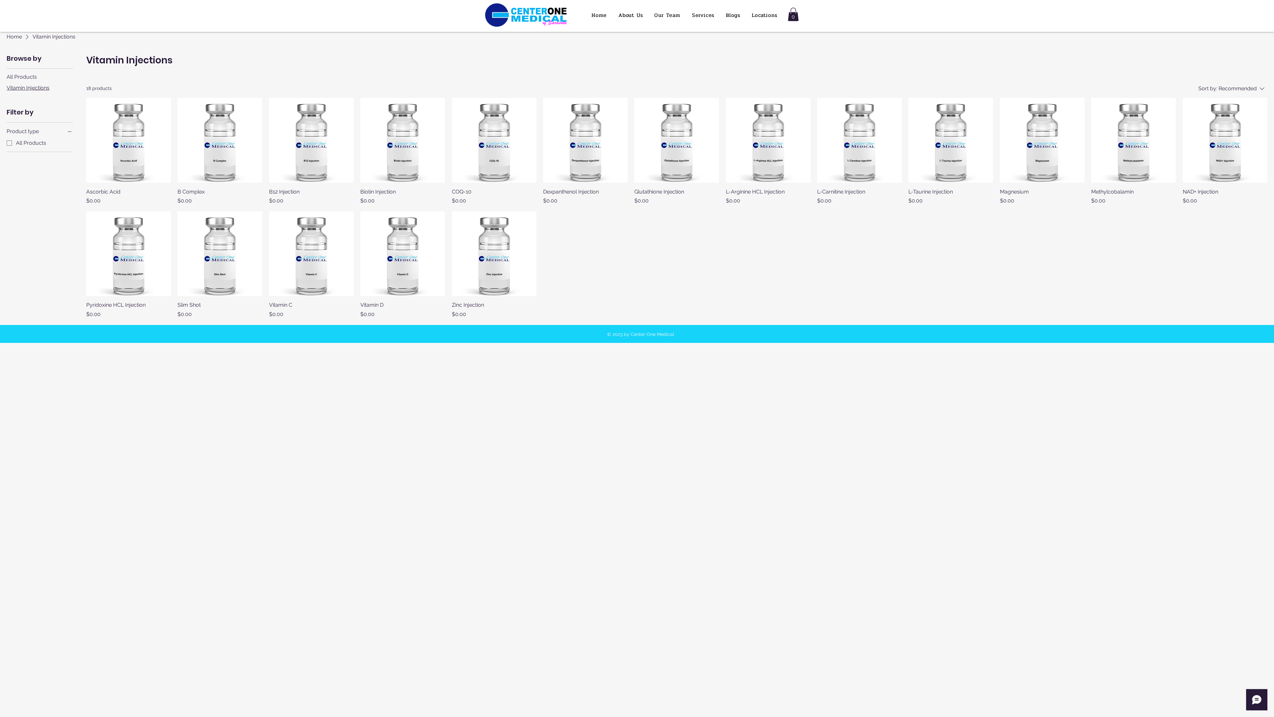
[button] (793, 14)
